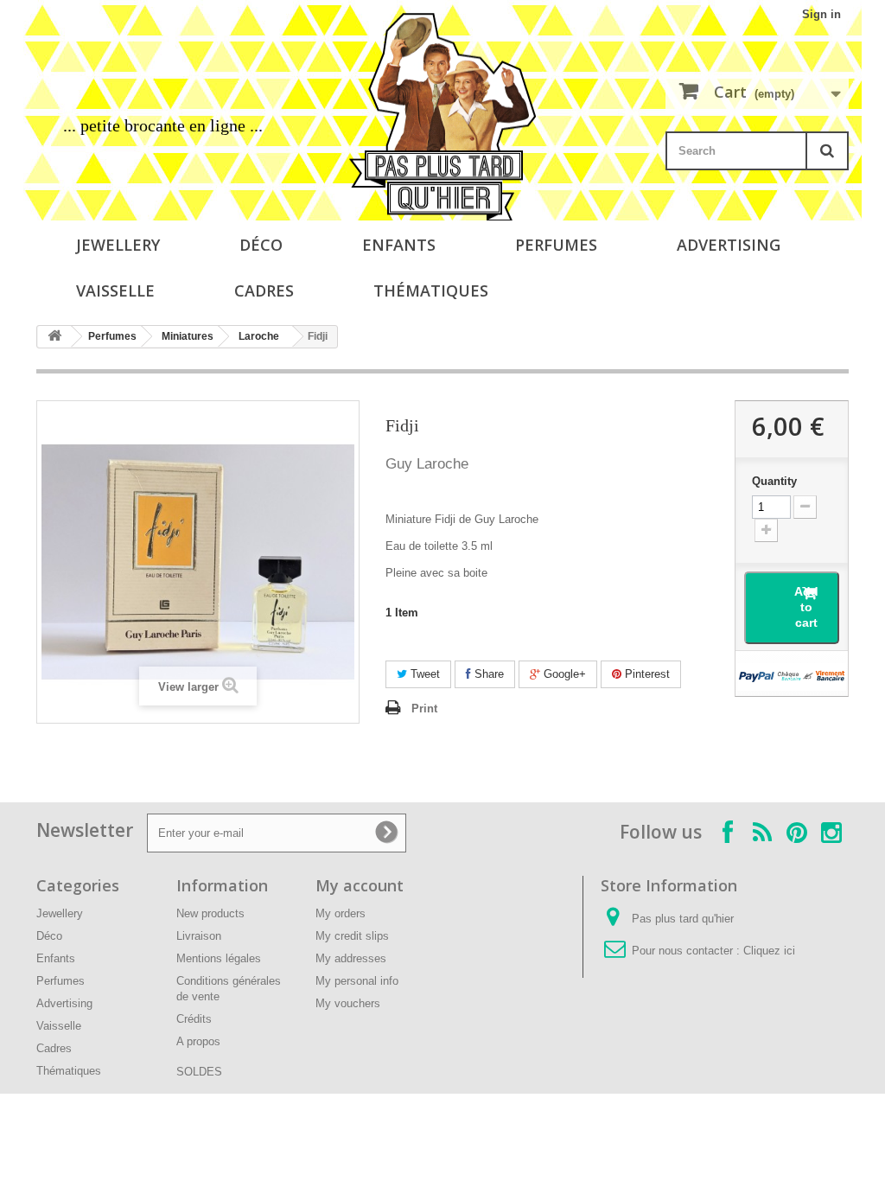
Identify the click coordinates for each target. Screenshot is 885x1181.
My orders (340, 913)
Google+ (563, 673)
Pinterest (645, 673)
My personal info (356, 980)
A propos (198, 1041)
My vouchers (347, 1003)
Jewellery (118, 244)
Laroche (259, 336)
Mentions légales (218, 958)
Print (424, 708)
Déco (261, 244)
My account (359, 885)
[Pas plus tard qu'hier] (442, 116)
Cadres (264, 290)
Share (487, 673)
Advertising (728, 244)
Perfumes (556, 244)
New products (210, 913)
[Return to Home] (54, 337)
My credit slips (352, 935)
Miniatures (187, 336)
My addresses (350, 958)
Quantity (774, 481)
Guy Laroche (426, 464)
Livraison (198, 935)
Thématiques (430, 290)
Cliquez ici (769, 950)
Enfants (399, 244)
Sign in (821, 14)
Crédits (194, 1018)
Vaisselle (115, 290)
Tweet (423, 673)
